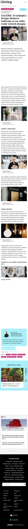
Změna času (22, 463)
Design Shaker (6, 279)
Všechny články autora (16, 335)
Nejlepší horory (7, 463)
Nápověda (16, 504)
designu (5, 91)
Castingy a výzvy (17, 495)
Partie (7, 466)
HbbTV (4, 497)
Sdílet (22, 10)
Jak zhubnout (8, 461)
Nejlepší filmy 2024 (18, 461)
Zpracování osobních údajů (18, 501)
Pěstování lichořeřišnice (17, 475)
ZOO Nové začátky (9, 468)
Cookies (5, 504)
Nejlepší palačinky (9, 479)
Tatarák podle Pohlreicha (18, 472)
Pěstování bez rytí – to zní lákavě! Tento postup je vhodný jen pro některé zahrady (11, 385)
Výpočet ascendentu (9, 477)
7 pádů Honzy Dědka (11, 470)
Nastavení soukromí (18, 510)
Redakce (16, 506)
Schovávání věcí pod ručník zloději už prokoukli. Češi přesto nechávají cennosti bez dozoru (13, 443)
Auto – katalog (19, 468)
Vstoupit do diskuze (9, 348)
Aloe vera (7, 475)
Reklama (5, 495)
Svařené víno (7, 472)
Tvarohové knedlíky (19, 477)
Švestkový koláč (19, 479)
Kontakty (16, 497)
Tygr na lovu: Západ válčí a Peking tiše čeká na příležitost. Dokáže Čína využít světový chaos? (13, 429)
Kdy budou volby (18, 466)
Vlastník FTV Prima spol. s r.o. (7, 507)
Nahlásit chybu (6, 510)
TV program (15, 463)
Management (17, 491)
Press (15, 493)
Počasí (11, 466)
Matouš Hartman (5, 12)
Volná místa (5, 493)
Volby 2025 (19, 470)
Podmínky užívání (7, 500)
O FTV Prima (6, 491)
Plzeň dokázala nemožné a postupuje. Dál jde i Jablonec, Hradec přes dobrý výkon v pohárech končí (13, 437)
